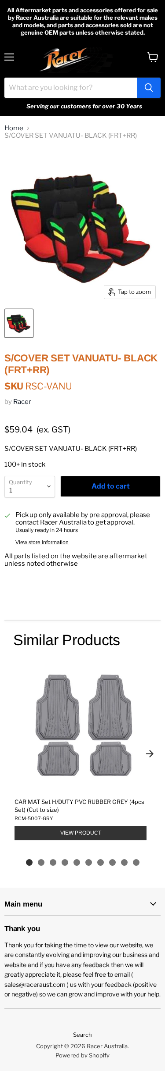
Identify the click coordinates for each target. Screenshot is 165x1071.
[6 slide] (88, 862)
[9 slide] (124, 862)
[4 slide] (65, 862)
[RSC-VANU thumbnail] (19, 323)
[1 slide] (29, 862)
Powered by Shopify (82, 1055)
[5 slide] (76, 862)
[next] (149, 754)
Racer (22, 402)
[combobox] (70, 88)
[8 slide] (112, 862)
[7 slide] (100, 862)
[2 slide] (41, 862)
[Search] (149, 88)
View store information (42, 542)
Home (13, 128)
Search (82, 1034)
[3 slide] (53, 862)
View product (80, 833)
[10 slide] (136, 862)
